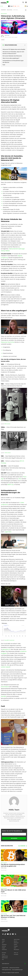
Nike (19, 478)
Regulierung (5, 956)
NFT (3, 942)
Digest (3, 947)
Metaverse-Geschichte (7, 342)
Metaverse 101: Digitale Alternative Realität (14, 49)
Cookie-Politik (5, 967)
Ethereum (16, 942)
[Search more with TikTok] (5, 934)
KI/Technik (4, 949)
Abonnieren (14, 838)
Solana (15, 944)
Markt (3, 939)
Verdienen (4, 944)
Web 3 (3, 941)
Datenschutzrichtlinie (14, 967)
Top (3, 959)
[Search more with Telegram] (3, 934)
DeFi (15, 947)
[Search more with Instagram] (13, 934)
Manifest (3, 696)
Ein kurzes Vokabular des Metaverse (12, 56)
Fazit (4, 64)
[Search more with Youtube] (8, 934)
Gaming (4, 946)
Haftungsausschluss (6, 969)
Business (4, 952)
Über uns (16, 952)
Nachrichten (17, 939)
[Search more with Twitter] (15, 934)
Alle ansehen (21, 845)
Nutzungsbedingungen (17, 969)
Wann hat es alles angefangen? (11, 58)
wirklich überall (5, 667)
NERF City (10, 484)
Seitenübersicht (5, 963)
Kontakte (16, 954)
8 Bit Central (7, 423)
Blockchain (16, 949)
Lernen (3, 954)
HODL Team (7, 35)
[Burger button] (25, 2)
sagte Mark (8, 532)
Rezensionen (5, 957)
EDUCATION (4, 13)
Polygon (16, 946)
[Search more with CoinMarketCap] (10, 934)
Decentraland (5, 686)
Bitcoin (15, 941)
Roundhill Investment (9, 640)
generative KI (6, 649)
